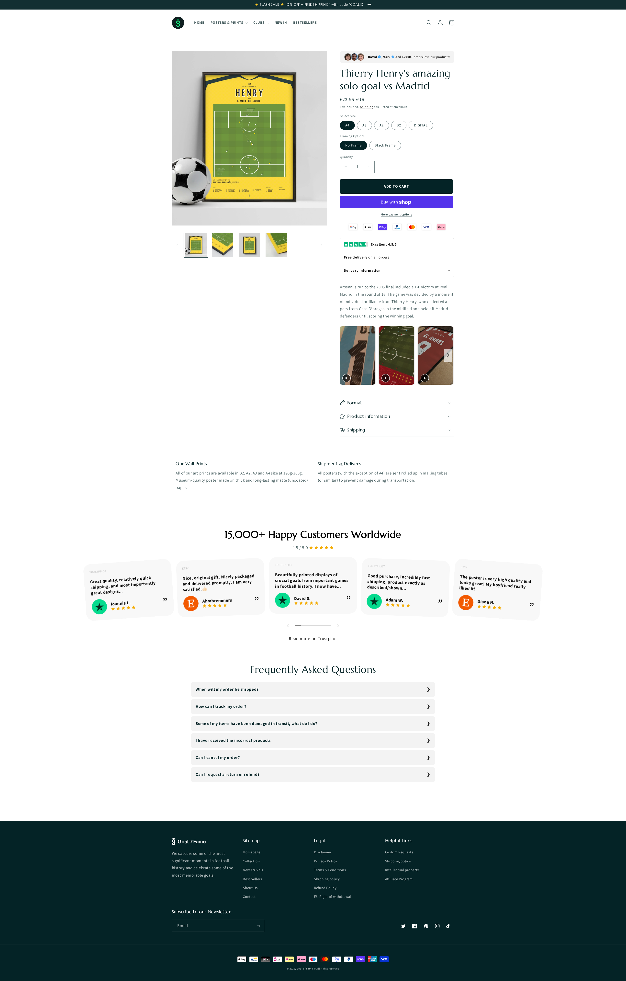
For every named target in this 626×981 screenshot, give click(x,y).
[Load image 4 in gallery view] (276, 245)
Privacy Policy (325, 861)
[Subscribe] (258, 926)
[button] (228, 22)
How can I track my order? (221, 706)
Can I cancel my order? (218, 757)
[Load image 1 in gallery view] (196, 245)
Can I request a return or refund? (228, 774)
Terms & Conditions (330, 870)
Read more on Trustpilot (313, 638)
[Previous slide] (345, 355)
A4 (347, 125)
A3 (364, 125)
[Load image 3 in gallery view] (249, 245)
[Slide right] (321, 245)
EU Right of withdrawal (332, 896)
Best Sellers (252, 879)
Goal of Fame (305, 968)
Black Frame (385, 145)
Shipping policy (327, 879)
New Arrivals (253, 870)
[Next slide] (448, 355)
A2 (382, 125)
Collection (251, 861)
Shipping (366, 107)
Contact (249, 896)
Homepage (251, 852)
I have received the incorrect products (233, 740)
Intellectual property (402, 870)
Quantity (346, 157)
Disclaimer (322, 852)
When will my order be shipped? (227, 689)
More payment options (396, 214)
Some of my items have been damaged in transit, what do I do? (256, 723)
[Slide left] (177, 245)
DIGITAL (420, 125)
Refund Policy (325, 887)
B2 (399, 125)
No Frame (353, 145)
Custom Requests (399, 852)
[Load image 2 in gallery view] (223, 245)
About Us (250, 887)
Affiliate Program (399, 879)
